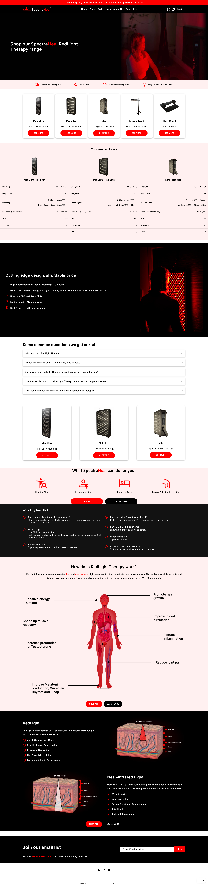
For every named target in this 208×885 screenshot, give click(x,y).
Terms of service (123, 884)
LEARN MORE (121, 501)
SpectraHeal (89, 884)
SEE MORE (38, 133)
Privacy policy (111, 884)
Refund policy (100, 884)
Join (180, 849)
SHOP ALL (87, 501)
